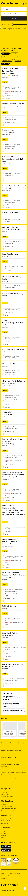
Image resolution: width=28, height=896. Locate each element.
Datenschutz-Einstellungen (8, 876)
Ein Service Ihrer (7, 889)
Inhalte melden (5, 878)
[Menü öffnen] (26, 3)
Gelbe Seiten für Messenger (8, 808)
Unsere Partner (6, 815)
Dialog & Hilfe (6, 789)
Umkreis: (5, 24)
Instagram (4, 831)
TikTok (3, 837)
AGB (19, 876)
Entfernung (5, 57)
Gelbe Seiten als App (6, 806)
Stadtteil (4, 64)
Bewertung (14, 53)
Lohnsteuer (18, 60)
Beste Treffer (5, 53)
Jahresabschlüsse (15, 57)
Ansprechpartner (5, 792)
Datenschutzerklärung (15, 873)
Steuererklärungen (7, 60)
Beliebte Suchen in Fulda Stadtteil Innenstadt (10, 765)
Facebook (3, 833)
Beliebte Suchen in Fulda (7, 757)
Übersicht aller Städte (7, 796)
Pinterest (3, 835)
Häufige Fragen (5, 794)
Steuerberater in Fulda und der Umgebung (12, 743)
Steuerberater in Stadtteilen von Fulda (11, 750)
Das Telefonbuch (5, 821)
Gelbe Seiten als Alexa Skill (8, 811)
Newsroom (4, 804)
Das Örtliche (4, 823)
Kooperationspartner (7, 819)
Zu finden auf (5, 828)
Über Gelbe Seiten (7, 801)
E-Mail (5, 82)
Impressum (4, 873)
